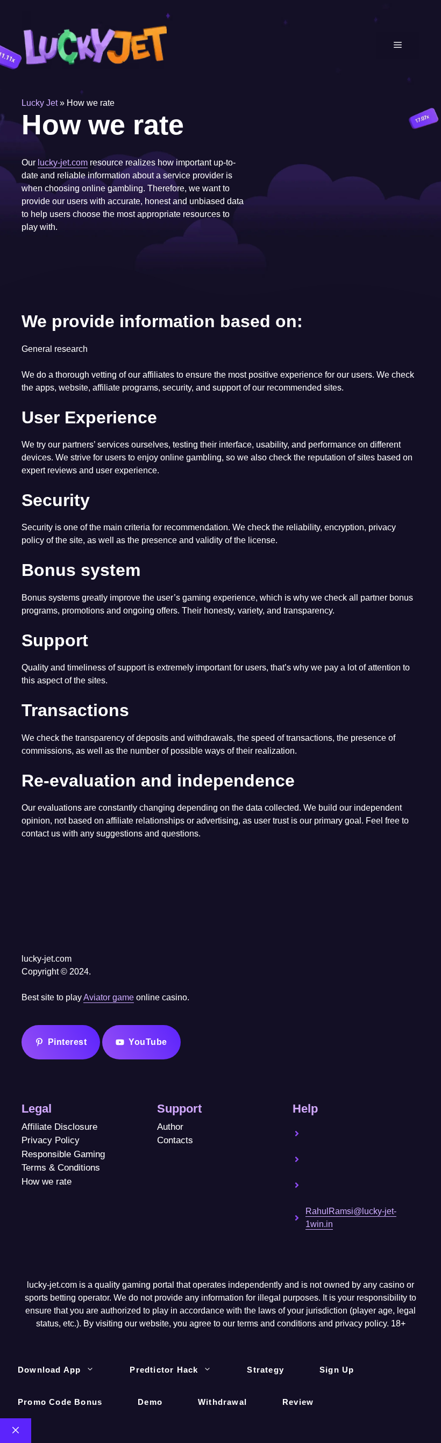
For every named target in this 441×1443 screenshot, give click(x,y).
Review (298, 1401)
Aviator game (108, 997)
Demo (150, 1401)
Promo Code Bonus (60, 1401)
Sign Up (336, 1369)
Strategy (265, 1369)
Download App (49, 1369)
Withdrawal (222, 1401)
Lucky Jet (40, 102)
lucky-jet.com (63, 162)
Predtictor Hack (164, 1369)
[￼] (345, 1140)
